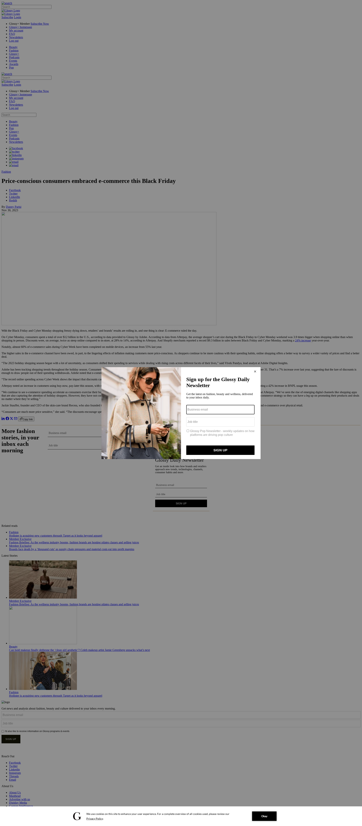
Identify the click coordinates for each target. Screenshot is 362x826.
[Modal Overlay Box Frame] (181, 413)
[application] (181, 816)
